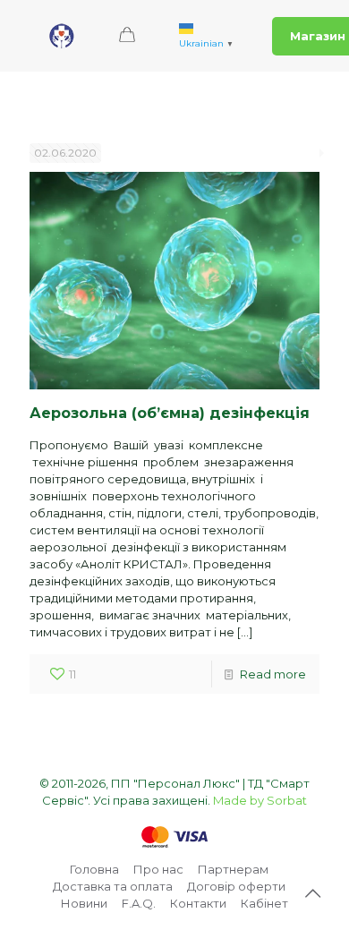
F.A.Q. (139, 903)
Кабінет (264, 903)
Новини (84, 903)
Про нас (158, 869)
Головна (94, 869)
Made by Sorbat (260, 800)
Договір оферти (236, 886)
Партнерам (233, 869)
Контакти (198, 903)
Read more (273, 674)
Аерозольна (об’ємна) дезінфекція (170, 413)
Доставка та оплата (113, 886)
